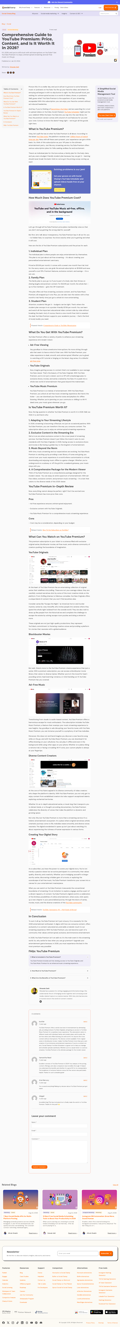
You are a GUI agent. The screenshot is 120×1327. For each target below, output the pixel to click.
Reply (85, 1021)
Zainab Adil (51, 1233)
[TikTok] (17, 1322)
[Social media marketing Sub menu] (58, 13)
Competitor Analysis (9, 1298)
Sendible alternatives (84, 1295)
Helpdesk (41, 1276)
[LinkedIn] (13, 73)
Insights (64, 14)
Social (9, 24)
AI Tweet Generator (105, 1283)
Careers (22, 1291)
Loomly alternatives (83, 1299)
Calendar (5, 1280)
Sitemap (101, 1323)
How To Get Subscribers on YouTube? (56, 530)
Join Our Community (26, 1295)
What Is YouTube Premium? (12, 93)
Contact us (41, 1280)
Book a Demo (64, 7)
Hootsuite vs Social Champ (61, 1273)
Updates (23, 1280)
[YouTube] (31, 1322)
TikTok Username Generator (108, 1286)
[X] (11, 73)
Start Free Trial (109, 7)
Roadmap (23, 1287)
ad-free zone (35, 361)
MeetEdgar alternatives (84, 1302)
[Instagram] (13, 1322)
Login (100, 7)
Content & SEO (75, 14)
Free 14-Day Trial (59, 189)
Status (40, 1273)
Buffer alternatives (83, 1276)
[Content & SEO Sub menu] (82, 13)
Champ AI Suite (7, 1301)
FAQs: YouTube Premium (11, 125)
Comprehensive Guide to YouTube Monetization (59, 325)
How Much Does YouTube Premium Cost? (11, 97)
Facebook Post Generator (107, 1304)
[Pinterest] (36, 1322)
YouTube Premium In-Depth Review (12, 112)
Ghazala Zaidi (14, 67)
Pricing (57, 7)
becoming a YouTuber (59, 109)
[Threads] (27, 1322)
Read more (33, 1233)
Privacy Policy (90, 1323)
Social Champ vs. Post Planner (62, 1284)
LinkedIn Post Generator (106, 1296)
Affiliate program (25, 1284)
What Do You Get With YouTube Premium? (11, 103)
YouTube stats (42, 136)
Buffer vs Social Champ (59, 1276)
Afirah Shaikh (13, 1233)
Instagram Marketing (88, 1212)
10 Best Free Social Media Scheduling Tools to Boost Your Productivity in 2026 (59, 1217)
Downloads (23, 1302)
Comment (35, 1139)
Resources (47, 7)
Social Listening (7, 1287)
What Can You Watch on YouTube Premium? (11, 117)
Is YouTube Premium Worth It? (13, 107)
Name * (34, 1122)
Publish (4, 1273)
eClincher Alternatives (84, 1291)
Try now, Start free (106, 115)
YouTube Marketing (13, 29)
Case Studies (24, 1276)
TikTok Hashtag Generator (107, 1279)
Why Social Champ (24, 7)
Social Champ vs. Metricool (61, 1280)
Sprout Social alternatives (85, 1284)
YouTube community (74, 903)
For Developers (43, 1287)
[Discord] (41, 1322)
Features (37, 7)
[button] (13, 89)
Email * (34, 1131)
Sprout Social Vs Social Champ (62, 1287)
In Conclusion (8, 122)
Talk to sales (42, 1284)
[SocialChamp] (8, 7)
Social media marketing (49, 14)
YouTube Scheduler (71, 112)
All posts (35, 14)
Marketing (7, 1212)
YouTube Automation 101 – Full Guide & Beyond (59, 909)
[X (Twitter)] (8, 1322)
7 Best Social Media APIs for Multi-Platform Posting (17, 1217)
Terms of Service (112, 1323)
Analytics (5, 1284)
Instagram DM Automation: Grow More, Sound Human (98, 1217)
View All (115, 1185)
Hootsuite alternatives (84, 1273)
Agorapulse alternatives (85, 1280)
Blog (3, 24)
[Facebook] (8, 73)
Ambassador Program (27, 1299)
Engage (4, 1276)
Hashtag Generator (105, 1300)
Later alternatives (83, 1287)
